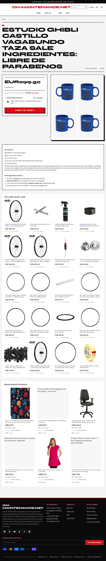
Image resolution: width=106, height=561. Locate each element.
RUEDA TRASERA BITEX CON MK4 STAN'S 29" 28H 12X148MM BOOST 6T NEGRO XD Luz (15, 260)
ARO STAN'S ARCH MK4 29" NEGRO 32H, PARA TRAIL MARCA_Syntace (90, 296)
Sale (68, 13)
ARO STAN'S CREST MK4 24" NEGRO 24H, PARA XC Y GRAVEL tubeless (15, 296)
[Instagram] (9, 532)
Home (39, 13)
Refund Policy (91, 508)
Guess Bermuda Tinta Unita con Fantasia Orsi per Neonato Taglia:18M (19, 470)
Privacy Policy (91, 511)
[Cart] (101, 7)
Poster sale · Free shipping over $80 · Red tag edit (53, 1)
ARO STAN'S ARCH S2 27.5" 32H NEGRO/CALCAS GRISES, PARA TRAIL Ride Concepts (39, 331)
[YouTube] (14, 532)
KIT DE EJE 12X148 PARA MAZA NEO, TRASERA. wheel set (64, 296)
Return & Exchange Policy (39, 186)
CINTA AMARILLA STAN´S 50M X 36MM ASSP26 (89, 366)
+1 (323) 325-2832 (53, 516)
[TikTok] (19, 532)
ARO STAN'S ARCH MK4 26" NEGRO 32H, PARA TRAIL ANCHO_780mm (65, 366)
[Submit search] (86, 7)
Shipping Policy (91, 518)
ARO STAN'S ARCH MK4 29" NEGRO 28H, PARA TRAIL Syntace (90, 331)
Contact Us (70, 511)
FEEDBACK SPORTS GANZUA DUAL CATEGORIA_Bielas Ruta (65, 260)
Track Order (70, 518)
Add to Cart (24, 110)
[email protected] (49, 183)
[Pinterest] (29, 532)
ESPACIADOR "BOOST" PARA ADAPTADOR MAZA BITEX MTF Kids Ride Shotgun (90, 225)
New (60, 13)
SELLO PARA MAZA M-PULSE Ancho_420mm (63, 331)
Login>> (11, 433)
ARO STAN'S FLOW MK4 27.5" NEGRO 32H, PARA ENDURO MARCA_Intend (38, 296)
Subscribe (94, 542)
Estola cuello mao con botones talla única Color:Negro (50, 470)
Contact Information (93, 522)
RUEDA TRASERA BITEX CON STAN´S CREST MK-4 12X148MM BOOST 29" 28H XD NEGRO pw (40, 367)
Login (92, 7)
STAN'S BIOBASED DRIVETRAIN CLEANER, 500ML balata (64, 225)
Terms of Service (92, 515)
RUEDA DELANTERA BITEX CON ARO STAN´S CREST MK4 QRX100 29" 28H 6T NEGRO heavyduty (15, 225)
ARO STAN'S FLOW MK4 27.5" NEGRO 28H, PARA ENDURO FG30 (14, 331)
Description (9, 150)
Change (40, 98)
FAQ (68, 515)
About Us (70, 508)
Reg (97, 7)
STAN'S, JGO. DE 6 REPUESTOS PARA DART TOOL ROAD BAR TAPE (15, 366)
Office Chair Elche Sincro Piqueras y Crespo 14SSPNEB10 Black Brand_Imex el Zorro (84, 421)
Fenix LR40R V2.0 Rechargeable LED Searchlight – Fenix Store (52, 421)
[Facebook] (4, 532)
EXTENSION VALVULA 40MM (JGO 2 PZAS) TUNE (40, 225)
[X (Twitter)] (24, 532)
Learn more (35, 93)
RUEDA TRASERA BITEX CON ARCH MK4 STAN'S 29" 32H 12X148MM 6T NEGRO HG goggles (40, 260)
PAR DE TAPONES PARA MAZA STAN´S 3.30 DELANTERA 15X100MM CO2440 (90, 260)
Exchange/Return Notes (14, 176)
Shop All (47, 13)
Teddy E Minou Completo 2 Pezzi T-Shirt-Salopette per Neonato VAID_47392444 (86, 470)
